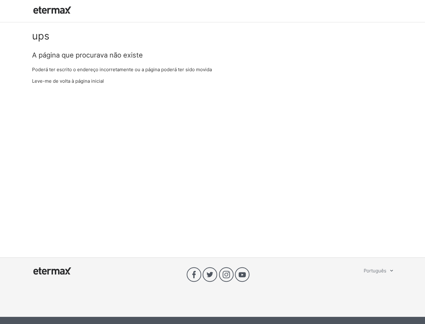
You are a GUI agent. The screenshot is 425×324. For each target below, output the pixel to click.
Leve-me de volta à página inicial (68, 81)
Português (376, 271)
